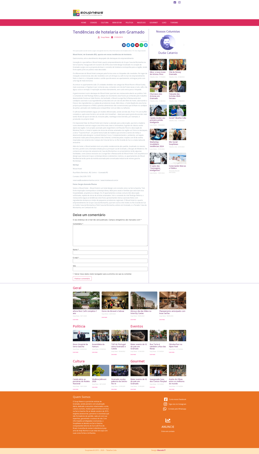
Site (74, 266)
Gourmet (154, 22)
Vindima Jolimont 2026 (99, 380)
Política (129, 22)
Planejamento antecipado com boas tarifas (172, 312)
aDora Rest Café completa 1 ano (85, 312)
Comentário (78, 224)
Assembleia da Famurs (98, 345)
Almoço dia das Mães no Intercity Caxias (141, 312)
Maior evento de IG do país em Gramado (139, 346)
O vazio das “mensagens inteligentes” (155, 168)
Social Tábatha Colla (177, 118)
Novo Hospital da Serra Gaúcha (80, 345)
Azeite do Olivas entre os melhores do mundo (176, 381)
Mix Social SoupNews (173, 143)
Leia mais (75, 319)
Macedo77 (161, 450)
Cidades (93, 22)
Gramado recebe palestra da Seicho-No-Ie (119, 381)
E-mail (76, 257)
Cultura (104, 22)
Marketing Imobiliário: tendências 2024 (157, 144)
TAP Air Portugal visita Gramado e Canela (118, 346)
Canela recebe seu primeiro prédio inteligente (157, 120)
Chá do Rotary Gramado (175, 73)
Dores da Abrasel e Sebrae (113, 311)
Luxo (164, 22)
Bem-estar (117, 22)
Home (83, 22)
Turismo (174, 22)
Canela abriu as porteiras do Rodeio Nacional (81, 381)
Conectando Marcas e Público (177, 167)
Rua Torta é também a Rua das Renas (158, 346)
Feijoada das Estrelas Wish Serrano (174, 96)
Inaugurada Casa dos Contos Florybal (158, 380)
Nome (76, 249)
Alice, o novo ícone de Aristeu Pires (158, 73)
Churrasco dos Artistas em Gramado (156, 96)
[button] (124, 45)
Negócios (141, 22)
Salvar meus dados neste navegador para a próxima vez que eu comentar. (103, 274)
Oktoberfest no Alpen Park (175, 345)
